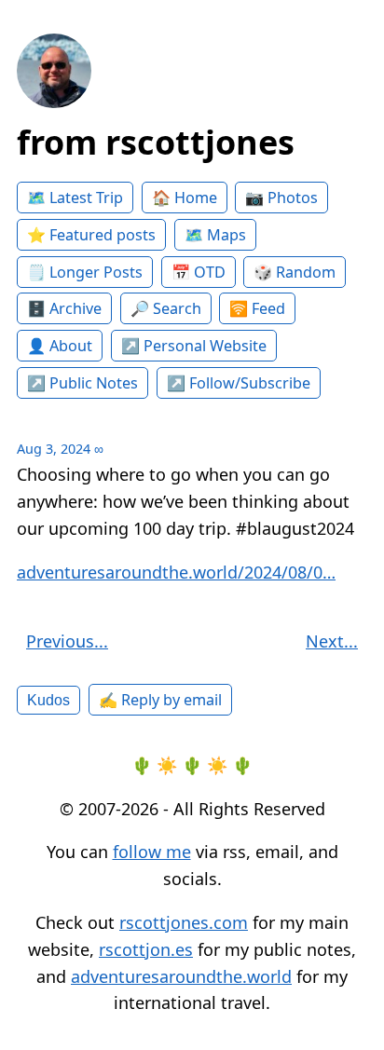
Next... (332, 641)
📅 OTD (198, 272)
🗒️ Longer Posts (85, 272)
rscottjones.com (183, 922)
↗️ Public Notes (82, 383)
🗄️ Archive (64, 308)
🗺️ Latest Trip (75, 197)
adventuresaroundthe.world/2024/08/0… (176, 572)
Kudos (48, 699)
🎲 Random (295, 272)
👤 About (59, 345)
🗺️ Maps (215, 235)
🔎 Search (165, 308)
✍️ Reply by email (160, 699)
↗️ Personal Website (194, 345)
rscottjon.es (146, 949)
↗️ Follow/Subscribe (238, 383)
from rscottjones (156, 142)
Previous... (67, 641)
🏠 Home (184, 197)
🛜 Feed (257, 308)
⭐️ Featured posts (91, 235)
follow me (152, 851)
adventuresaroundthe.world (181, 976)
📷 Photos (281, 197)
